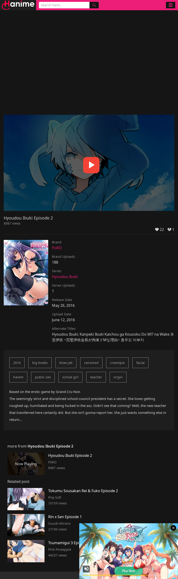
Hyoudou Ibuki (65, 276)
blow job (66, 362)
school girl (70, 377)
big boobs (40, 362)
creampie (117, 362)
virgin (118, 377)
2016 (17, 362)
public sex (43, 377)
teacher (96, 377)
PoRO (57, 247)
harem (18, 377)
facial (140, 362)
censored (91, 362)
